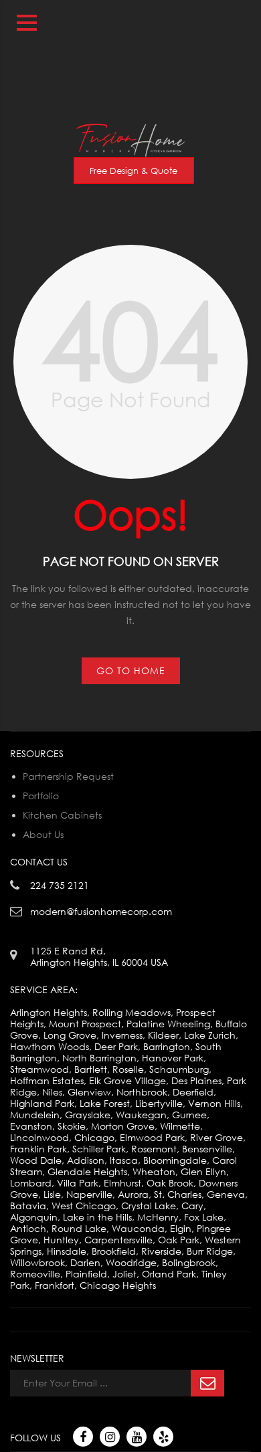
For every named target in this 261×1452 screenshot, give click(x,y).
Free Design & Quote (133, 170)
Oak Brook (170, 1182)
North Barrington (99, 1057)
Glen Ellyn (203, 1171)
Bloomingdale (175, 1160)
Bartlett (90, 1069)
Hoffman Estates (47, 1080)
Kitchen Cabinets (62, 815)
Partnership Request (68, 776)
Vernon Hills (214, 1103)
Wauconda (138, 1228)
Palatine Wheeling (168, 1023)
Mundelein (35, 1114)
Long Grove (70, 1035)
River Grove (216, 1137)
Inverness (122, 1035)
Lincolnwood (39, 1137)
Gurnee (189, 1114)
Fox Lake (204, 1217)
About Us (43, 834)
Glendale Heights (87, 1171)
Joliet (124, 1273)
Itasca (124, 1160)
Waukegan (141, 1114)
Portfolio (41, 795)
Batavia (28, 1205)
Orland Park (169, 1273)
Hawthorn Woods (49, 1046)
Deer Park (116, 1046)
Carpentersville (118, 1239)
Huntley (61, 1239)
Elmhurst (122, 1182)
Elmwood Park (152, 1137)
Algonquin (34, 1217)
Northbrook (141, 1092)
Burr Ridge (210, 1251)
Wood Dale (36, 1160)
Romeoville (35, 1273)
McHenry (158, 1217)
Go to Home (130, 670)
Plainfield (86, 1273)
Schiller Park (99, 1148)
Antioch (28, 1228)
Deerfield (193, 1092)
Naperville (89, 1194)
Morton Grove (123, 1126)
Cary (192, 1205)
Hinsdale (66, 1251)
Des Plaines (196, 1080)
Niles (52, 1092)
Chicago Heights (118, 1285)
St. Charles (177, 1194)
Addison (85, 1160)
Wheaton (154, 1171)
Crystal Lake (148, 1205)
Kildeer (163, 1035)
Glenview (89, 1092)
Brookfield (114, 1251)
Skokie (72, 1126)
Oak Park (178, 1239)
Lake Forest (105, 1103)
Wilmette (180, 1126)
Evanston (31, 1126)
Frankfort (54, 1285)
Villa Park (77, 1182)
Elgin (180, 1228)
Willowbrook (37, 1262)
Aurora (133, 1194)
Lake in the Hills (97, 1217)
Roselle (128, 1069)
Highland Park (42, 1103)
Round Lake (79, 1228)
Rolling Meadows (131, 1012)
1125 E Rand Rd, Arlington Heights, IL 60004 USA (99, 956)
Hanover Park (172, 1057)
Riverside (161, 1251)
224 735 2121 (221, 5)
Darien (85, 1262)
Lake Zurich (210, 1035)
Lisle (52, 1194)
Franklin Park (38, 1148)
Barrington (166, 1046)
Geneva (226, 1194)
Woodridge (131, 1262)
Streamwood (39, 1069)
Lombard (31, 1182)
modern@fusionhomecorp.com (180, 54)
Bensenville (207, 1148)
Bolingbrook (188, 1262)
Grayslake (87, 1114)
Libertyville (159, 1103)
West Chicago (84, 1205)
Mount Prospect (85, 1023)
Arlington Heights (48, 1012)
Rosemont (154, 1148)
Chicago (94, 1137)
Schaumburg (179, 1069)
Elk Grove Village (127, 1080)
